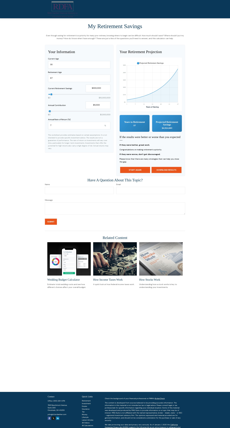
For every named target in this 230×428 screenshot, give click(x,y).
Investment (86, 403)
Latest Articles (87, 420)
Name (47, 184)
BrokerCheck (160, 398)
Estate (84, 406)
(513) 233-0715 (59, 401)
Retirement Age (55, 72)
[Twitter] (53, 418)
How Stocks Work (149, 279)
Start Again (135, 170)
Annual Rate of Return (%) (59, 119)
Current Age (53, 59)
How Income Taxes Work (108, 279)
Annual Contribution (57, 105)
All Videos (86, 423)
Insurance (85, 409)
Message (49, 200)
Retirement (86, 401)
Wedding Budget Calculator (63, 279)
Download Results (166, 170)
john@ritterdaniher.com (57, 414)
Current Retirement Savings (60, 88)
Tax (83, 412)
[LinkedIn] (57, 418)
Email (118, 184)
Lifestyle (85, 417)
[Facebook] (49, 418)
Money (84, 414)
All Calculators (87, 425)
